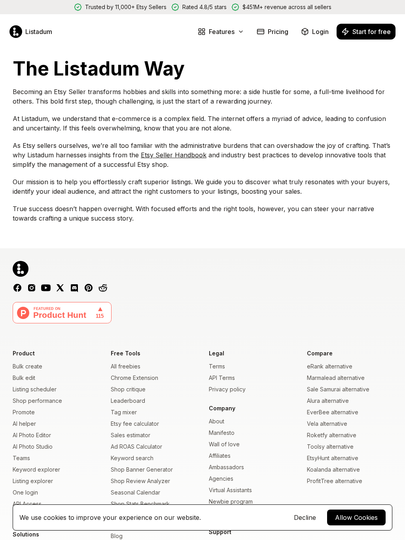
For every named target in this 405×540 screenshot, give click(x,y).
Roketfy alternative (331, 435)
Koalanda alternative (333, 469)
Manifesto (222, 432)
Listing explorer (33, 481)
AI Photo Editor (32, 435)
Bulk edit (24, 377)
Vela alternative (327, 423)
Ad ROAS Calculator (136, 446)
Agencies (221, 478)
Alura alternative (328, 400)
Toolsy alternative (330, 446)
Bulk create (27, 366)
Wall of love (224, 444)
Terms (217, 366)
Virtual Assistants (230, 490)
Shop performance (37, 400)
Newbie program (231, 501)
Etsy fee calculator (135, 423)
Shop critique (128, 389)
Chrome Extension (134, 377)
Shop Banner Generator (142, 469)
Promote (24, 412)
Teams (21, 458)
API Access (27, 503)
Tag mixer (124, 412)
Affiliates (220, 455)
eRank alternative (329, 366)
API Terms (222, 377)
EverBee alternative (332, 412)
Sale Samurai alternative (338, 389)
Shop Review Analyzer (140, 481)
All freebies (125, 366)
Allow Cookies (356, 517)
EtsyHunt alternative (332, 458)
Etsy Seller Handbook (173, 155)
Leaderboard (128, 400)
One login (25, 492)
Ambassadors (226, 467)
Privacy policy (227, 389)
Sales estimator (130, 435)
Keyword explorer (36, 469)
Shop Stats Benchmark (140, 503)
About (216, 421)
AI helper (24, 423)
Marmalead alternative (336, 377)
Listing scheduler (35, 389)
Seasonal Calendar (135, 492)
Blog (117, 535)
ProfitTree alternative (334, 481)
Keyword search (132, 458)
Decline (305, 517)
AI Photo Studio (33, 446)
